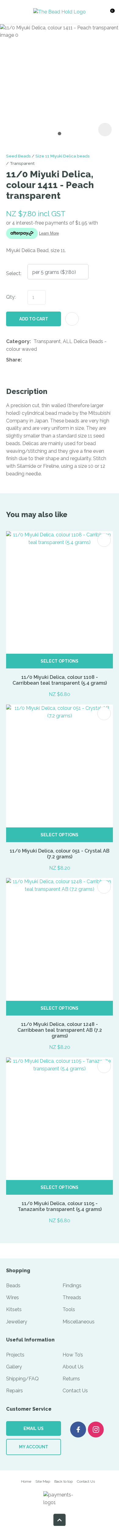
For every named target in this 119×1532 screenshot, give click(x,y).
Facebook (78, 1429)
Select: (13, 273)
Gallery (14, 1367)
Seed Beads (18, 155)
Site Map (42, 1481)
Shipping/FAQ (22, 1379)
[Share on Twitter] (34, 360)
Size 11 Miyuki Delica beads (62, 155)
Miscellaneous (79, 1322)
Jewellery (16, 1322)
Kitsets (14, 1309)
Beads (13, 1285)
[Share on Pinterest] (53, 360)
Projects (15, 1355)
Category (18, 341)
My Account (33, 1446)
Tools (69, 1309)
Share (13, 360)
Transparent (22, 163)
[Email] (43, 360)
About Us (73, 1367)
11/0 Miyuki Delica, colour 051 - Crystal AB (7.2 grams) (60, 854)
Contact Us (75, 1391)
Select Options (59, 661)
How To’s (73, 1355)
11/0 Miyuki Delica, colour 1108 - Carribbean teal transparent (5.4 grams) (60, 680)
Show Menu (11, 12)
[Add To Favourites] (72, 319)
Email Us (33, 1428)
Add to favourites (104, 540)
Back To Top (59, 1520)
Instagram (96, 1429)
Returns (71, 1379)
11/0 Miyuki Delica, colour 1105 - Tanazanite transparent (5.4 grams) (60, 1206)
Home (26, 1481)
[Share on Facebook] (26, 360)
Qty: (11, 297)
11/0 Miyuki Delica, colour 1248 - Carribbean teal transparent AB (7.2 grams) (59, 1030)
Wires (12, 1297)
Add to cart (33, 318)
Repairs (14, 1391)
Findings (72, 1285)
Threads (72, 1297)
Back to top (63, 1481)
